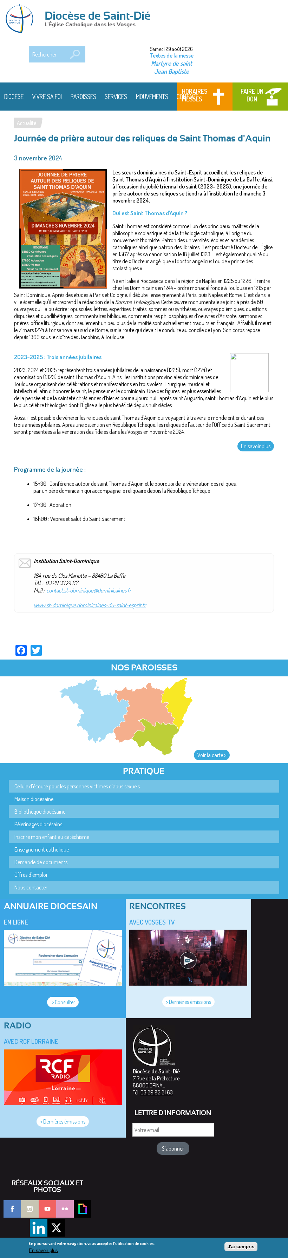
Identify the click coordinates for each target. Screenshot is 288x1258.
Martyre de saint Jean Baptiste (171, 67)
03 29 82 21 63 (156, 1092)
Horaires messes (194, 95)
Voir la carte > (211, 755)
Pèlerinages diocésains (38, 824)
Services (116, 96)
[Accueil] (22, 19)
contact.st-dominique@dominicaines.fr (88, 590)
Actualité (26, 122)
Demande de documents (40, 862)
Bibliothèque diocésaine (39, 811)
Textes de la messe (172, 55)
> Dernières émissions (188, 1001)
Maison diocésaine (33, 798)
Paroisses (83, 96)
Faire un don (252, 95)
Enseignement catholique (41, 849)
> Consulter (63, 1002)
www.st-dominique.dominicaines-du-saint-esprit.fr (90, 605)
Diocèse (14, 96)
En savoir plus (255, 446)
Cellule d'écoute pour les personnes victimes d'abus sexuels (77, 786)
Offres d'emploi (30, 874)
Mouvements (152, 96)
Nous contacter (30, 887)
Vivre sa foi (47, 96)
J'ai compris (241, 1246)
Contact (187, 96)
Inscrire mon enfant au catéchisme (51, 836)
